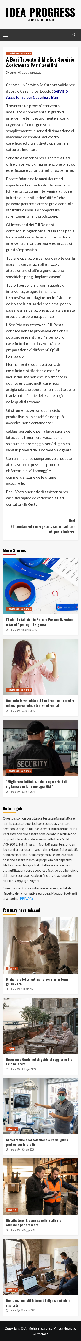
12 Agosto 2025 (28, 791)
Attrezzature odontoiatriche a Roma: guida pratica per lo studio (37, 1142)
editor (13, 72)
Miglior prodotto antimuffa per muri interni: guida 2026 (37, 981)
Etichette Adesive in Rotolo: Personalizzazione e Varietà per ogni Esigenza (40, 622)
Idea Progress (40, 12)
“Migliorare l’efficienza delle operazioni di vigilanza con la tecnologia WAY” (36, 784)
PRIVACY (26, 898)
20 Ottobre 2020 (31, 72)
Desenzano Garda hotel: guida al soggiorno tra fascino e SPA (39, 1061)
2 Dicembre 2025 (29, 630)
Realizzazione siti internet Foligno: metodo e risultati (38, 1302)
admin (12, 630)
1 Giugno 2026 (28, 1149)
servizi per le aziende (19, 53)
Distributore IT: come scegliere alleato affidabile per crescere (33, 1222)
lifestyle (11, 968)
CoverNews (63, 1328)
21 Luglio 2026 (27, 989)
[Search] (73, 34)
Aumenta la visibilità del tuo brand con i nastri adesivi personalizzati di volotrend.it (40, 703)
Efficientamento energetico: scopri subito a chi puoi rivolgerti (43, 526)
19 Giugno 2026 (28, 1069)
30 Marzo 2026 (28, 1310)
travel (10, 1048)
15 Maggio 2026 (28, 1230)
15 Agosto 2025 (28, 710)
